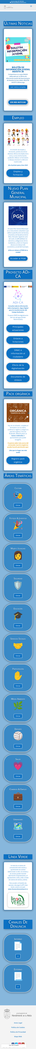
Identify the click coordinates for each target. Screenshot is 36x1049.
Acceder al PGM (18, 258)
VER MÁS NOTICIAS (18, 102)
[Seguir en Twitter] (16, 1044)
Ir (18, 956)
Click (18, 900)
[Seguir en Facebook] (13, 1044)
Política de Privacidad (18, 1032)
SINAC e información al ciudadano (18, 353)
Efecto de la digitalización (18, 367)
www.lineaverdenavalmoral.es (18, 889)
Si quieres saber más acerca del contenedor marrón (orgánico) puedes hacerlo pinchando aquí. (18, 445)
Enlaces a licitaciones (18, 340)
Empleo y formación (18, 173)
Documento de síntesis (18, 378)
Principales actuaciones (18, 328)
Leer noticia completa (18, 87)
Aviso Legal (18, 1023)
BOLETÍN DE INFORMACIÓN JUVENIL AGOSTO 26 (18, 69)
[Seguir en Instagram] (19, 1044)
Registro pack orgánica (18, 460)
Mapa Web (18, 1036)
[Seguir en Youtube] (23, 1044)
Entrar (18, 505)
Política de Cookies (18, 1027)
